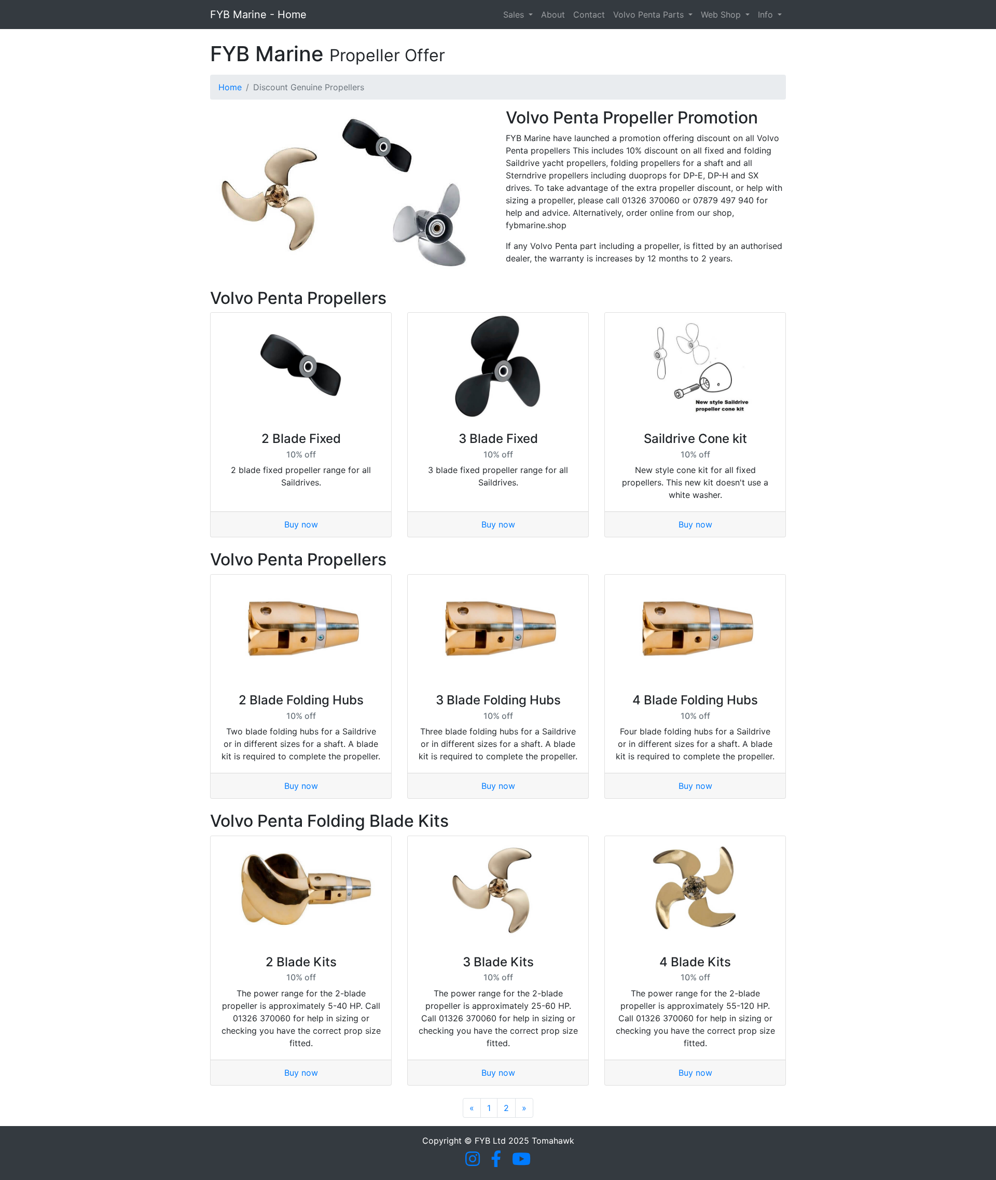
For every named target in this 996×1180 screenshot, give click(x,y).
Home (230, 87)
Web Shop (722, 14)
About (553, 14)
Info (767, 14)
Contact (589, 14)
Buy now (301, 524)
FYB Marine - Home (258, 14)
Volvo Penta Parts (649, 14)
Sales (515, 14)
